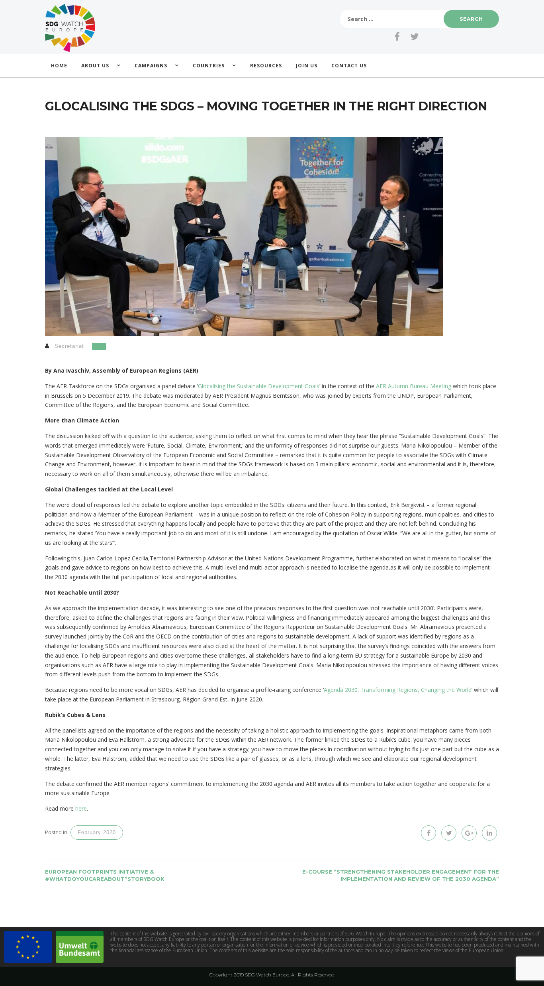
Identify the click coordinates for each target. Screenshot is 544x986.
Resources (266, 65)
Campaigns (151, 65)
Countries (209, 65)
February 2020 (97, 832)
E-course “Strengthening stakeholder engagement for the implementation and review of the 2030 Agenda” (400, 875)
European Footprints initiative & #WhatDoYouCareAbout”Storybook (104, 875)
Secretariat (69, 346)
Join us (306, 65)
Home (59, 65)
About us (95, 65)
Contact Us (349, 65)
